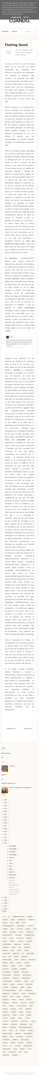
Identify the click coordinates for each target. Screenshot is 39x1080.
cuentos (20, 941)
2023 (7, 808)
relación (13, 1027)
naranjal (6, 1002)
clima (4, 932)
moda (12, 996)
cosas (31, 50)
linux (29, 987)
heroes (28, 966)
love (20, 990)
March (12, 872)
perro (15, 1015)
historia (6, 969)
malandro (28, 990)
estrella (25, 956)
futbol (18, 962)
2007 (7, 906)
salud (23, 1030)
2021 (7, 814)
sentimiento (28, 1033)
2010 (7, 897)
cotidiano (20, 938)
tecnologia (25, 1039)
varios (22, 1049)
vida (4, 1052)
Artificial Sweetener (13, 885)
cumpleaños (7, 944)
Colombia (13, 932)
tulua (5, 1046)
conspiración (29, 935)
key (33, 981)
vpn (20, 1052)
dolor (19, 950)
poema (20, 1018)
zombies (15, 1055)
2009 (7, 900)
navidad (15, 1002)
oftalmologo (21, 1006)
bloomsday (21, 926)
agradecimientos (18, 916)
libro (22, 987)
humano (16, 972)
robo (17, 55)
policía (27, 1018)
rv (17, 1030)
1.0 (4, 916)
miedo (5, 996)
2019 (7, 820)
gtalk (20, 966)
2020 (7, 817)
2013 (7, 837)
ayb (12, 922)
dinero (5, 950)
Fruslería (12, 766)
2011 (7, 843)
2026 (7, 800)
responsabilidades (25, 1027)
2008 (7, 903)
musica (21, 999)
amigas (30, 916)
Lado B (14, 31)
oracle (5, 1009)
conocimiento (7, 935)
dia (20, 947)
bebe (17, 922)
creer (5, 941)
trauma (29, 1042)
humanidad (6, 972)
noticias (24, 1002)
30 (2, 762)
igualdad (25, 972)
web (25, 1052)
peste (22, 1015)
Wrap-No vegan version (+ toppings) (20, 787)
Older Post (29, 728)
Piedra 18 (11, 887)
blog (24, 922)
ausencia (31, 919)
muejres (26, 996)
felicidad (29, 52)
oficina (11, 1006)
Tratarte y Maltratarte (14, 892)
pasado (13, 1012)
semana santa (7, 1033)
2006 (6, 909)
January (13, 878)
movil (18, 996)
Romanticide (12, 880)
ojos (30, 1006)
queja (33, 1021)
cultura (29, 941)
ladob (5, 984)
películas (6, 1015)
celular (18, 50)
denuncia (17, 944)
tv (11, 1046)
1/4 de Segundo (6, 753)
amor (12, 919)
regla (5, 1027)
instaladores (7, 981)
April (12, 869)
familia (22, 52)
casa (12, 929)
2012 (7, 840)
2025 (7, 802)
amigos (5, 919)
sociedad (29, 1036)
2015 (7, 831)
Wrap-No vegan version (8, 783)
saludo (30, 1030)
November (13, 849)
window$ (6, 1055)
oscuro (13, 1009)
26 (2, 757)
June (11, 863)
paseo (21, 1012)
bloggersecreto (8, 926)
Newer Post (10, 728)
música (29, 999)
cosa (4, 938)
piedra (29, 1015)
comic (21, 932)
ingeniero (6, 978)
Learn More (16, 17)
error (16, 956)
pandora (29, 1009)
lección (20, 984)
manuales (6, 993)
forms (5, 962)
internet (18, 981)
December (13, 846)
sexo (11, 1036)
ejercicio (16, 953)
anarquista (21, 919)
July (11, 860)
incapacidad (7, 975)
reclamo (14, 1024)
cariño (5, 929)
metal (24, 993)
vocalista (12, 1052)
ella (4, 956)
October (13, 852)
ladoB (12, 984)
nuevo (32, 1002)
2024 (7, 805)
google (5, 966)
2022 (6, 811)
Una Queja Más (13, 894)
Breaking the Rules (13, 889)
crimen (12, 941)
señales (18, 1033)
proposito (24, 1021)
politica (5, 1021)
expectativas (7, 959)
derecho (5, 947)
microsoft (32, 993)
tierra (13, 1042)
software (6, 1039)
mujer (14, 999)
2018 (7, 823)
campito (30, 926)
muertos (6, 999)
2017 (7, 826)
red (31, 1024)
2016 (7, 828)
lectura (5, 987)
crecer (29, 938)
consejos (25, 50)
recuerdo (23, 1024)
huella (3, 775)
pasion (28, 1012)
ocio (4, 1006)
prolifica (15, 1021)
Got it (25, 17)
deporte (26, 944)
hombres (23, 969)
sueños (15, 1039)
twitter (22, 55)
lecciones (29, 984)
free (11, 962)
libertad (14, 987)
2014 (7, 834)
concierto (29, 932)
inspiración (26, 978)
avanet (5, 922)
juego (26, 981)
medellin (16, 993)
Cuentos (5, 31)
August (13, 857)
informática (27, 975)
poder (13, 1018)
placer (5, 1018)
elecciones (30, 953)
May (11, 866)
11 (2, 779)
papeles (5, 1012)
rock (11, 1030)
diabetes (27, 947)
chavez (28, 929)
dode (12, 950)
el (23, 953)
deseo (14, 947)
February (13, 875)
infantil (17, 975)
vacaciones (6, 1049)
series (5, 1036)
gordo (13, 966)
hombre (14, 969)
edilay (18, 52)
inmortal (16, 978)
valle (15, 1049)
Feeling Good (12, 883)
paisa (20, 1009)
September (14, 855)
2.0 (9, 916)
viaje (29, 1049)
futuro (26, 962)
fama (16, 959)
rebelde (5, 1024)
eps (10, 956)
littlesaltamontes (9, 990)
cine (34, 929)
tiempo (5, 1042)
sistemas (20, 1036)
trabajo (21, 1042)
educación (6, 953)
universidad (28, 1046)
